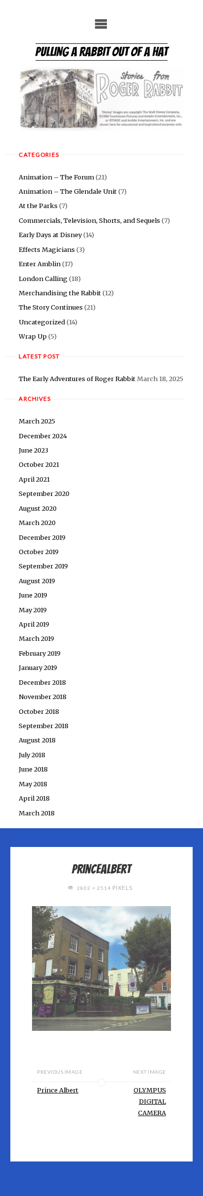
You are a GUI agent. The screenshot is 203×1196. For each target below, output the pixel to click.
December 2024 (43, 436)
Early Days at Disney (50, 235)
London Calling (43, 278)
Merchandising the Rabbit (60, 293)
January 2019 (38, 667)
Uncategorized (42, 322)
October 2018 (39, 711)
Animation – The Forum (56, 177)
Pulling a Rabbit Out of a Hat (101, 52)
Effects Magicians (47, 249)
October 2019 (39, 552)
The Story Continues (51, 307)
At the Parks (38, 206)
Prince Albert (57, 1090)
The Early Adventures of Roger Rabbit (77, 379)
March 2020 (37, 523)
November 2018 (43, 697)
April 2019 (34, 624)
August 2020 (38, 508)
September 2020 (44, 493)
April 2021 (34, 479)
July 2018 (32, 755)
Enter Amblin (40, 264)
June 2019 (33, 595)
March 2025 (37, 421)
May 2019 (33, 610)
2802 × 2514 (94, 888)
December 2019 (42, 537)
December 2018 (42, 682)
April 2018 (34, 798)
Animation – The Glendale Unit (68, 191)
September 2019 (43, 566)
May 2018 (33, 784)
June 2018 (33, 769)
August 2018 (37, 740)
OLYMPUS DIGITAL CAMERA (150, 1101)
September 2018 (43, 726)
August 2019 (37, 581)
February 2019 (40, 653)
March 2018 (37, 813)
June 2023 (33, 450)
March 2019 (36, 638)
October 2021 (39, 464)
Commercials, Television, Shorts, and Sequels (89, 220)
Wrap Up (33, 336)
